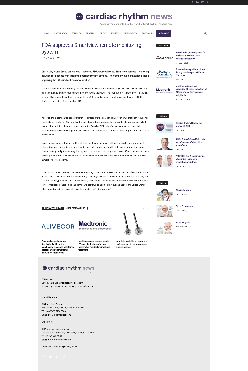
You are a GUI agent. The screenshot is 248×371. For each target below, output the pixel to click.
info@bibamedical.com (59, 315)
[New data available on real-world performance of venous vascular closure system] (132, 226)
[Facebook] (192, 2)
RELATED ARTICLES (52, 208)
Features (76, 33)
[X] (208, 2)
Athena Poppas (183, 190)
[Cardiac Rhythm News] (124, 19)
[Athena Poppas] (164, 195)
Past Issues (148, 33)
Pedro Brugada (183, 222)
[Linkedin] (198, 2)
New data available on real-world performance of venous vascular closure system (131, 244)
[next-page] (147, 208)
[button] (205, 33)
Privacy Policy (70, 346)
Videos (103, 33)
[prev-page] (143, 208)
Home (46, 33)
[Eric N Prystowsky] (164, 211)
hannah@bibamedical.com (81, 286)
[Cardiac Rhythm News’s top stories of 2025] (164, 128)
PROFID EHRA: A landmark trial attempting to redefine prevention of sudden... (190, 159)
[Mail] (203, 2)
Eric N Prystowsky (184, 206)
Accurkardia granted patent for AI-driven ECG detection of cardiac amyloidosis (191, 55)
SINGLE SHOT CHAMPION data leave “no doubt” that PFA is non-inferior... (190, 142)
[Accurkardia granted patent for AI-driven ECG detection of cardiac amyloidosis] (164, 57)
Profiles (90, 33)
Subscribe (164, 33)
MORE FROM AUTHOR (75, 208)
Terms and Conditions (52, 346)
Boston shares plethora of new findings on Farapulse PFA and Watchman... (191, 72)
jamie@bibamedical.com (71, 283)
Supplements (130, 33)
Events (114, 33)
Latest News (60, 33)
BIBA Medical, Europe (52, 304)
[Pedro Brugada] (164, 227)
